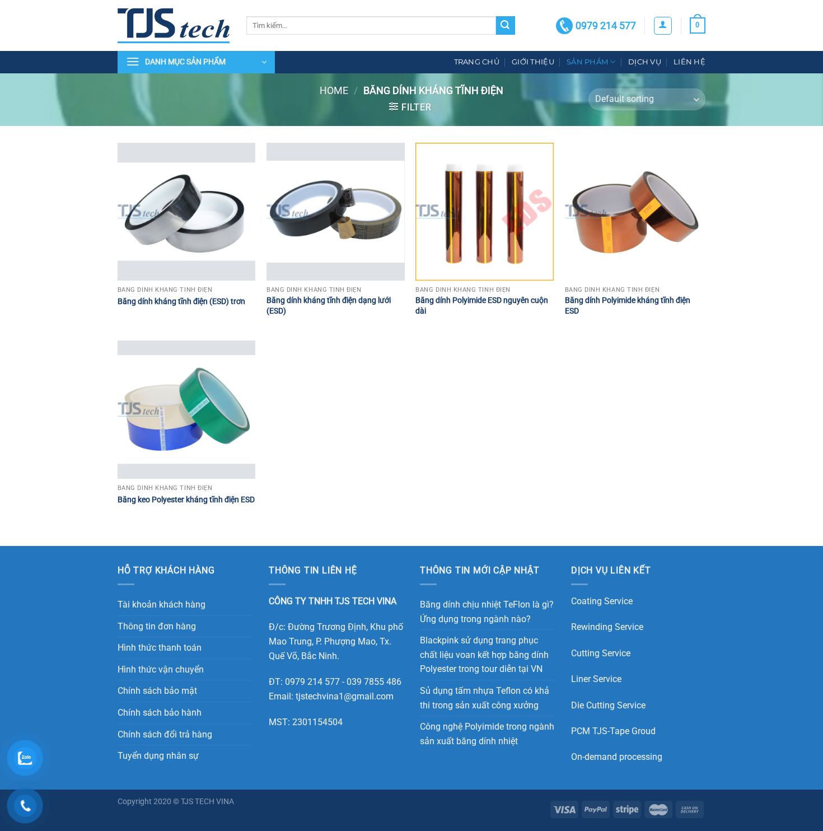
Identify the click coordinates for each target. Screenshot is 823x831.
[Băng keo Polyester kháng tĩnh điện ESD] (187, 409)
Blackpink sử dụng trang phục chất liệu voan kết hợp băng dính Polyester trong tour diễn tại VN (484, 654)
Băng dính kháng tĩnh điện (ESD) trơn (181, 301)
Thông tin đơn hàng (157, 626)
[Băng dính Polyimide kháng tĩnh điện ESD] (634, 212)
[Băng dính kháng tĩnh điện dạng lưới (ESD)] (335, 212)
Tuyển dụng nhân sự (158, 755)
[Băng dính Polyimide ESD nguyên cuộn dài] (484, 212)
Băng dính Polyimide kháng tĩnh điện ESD (627, 306)
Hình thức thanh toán (160, 647)
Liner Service (596, 679)
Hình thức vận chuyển (161, 669)
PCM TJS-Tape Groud (613, 731)
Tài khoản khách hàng (161, 604)
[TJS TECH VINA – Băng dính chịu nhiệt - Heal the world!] (174, 25)
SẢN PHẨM (587, 62)
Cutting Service (600, 653)
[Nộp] (505, 25)
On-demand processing (616, 756)
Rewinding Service (607, 627)
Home (334, 90)
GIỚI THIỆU (533, 62)
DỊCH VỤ (644, 62)
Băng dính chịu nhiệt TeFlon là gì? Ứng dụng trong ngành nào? (487, 611)
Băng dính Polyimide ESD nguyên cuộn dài (481, 306)
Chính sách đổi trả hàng (165, 734)
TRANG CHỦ (476, 62)
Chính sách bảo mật (157, 690)
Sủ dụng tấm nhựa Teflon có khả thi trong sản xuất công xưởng (484, 698)
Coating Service (602, 601)
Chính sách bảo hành (160, 712)
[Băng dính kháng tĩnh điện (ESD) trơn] (187, 212)
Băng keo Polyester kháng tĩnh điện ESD (186, 500)
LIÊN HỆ (689, 62)
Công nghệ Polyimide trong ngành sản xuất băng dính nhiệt (487, 733)
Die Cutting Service (608, 705)
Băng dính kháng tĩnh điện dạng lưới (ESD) (328, 306)
